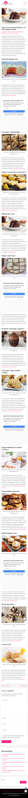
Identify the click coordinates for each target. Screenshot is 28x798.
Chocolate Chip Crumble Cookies (13, 411)
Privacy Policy (5, 791)
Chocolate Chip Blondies (19, 168)
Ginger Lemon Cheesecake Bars (9, 210)
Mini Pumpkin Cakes (12, 600)
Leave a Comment (13, 33)
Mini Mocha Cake (11, 252)
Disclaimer (12, 791)
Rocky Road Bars (17, 640)
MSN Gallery (5, 33)
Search (3, 780)
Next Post (24, 685)
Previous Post (5, 685)
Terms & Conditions (21, 791)
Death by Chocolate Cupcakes (9, 367)
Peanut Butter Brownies (20, 529)
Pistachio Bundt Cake (10, 95)
